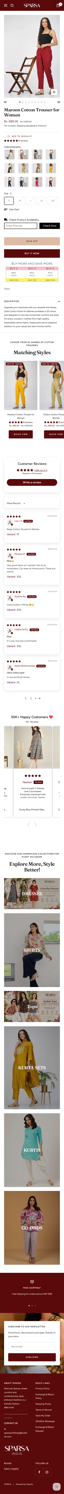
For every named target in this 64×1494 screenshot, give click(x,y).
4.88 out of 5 (40, 470)
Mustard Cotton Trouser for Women (20, 416)
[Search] (12, 5)
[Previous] (5, 102)
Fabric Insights (11, 1468)
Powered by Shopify (24, 1484)
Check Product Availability (24, 219)
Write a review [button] (32, 482)
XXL (53, 200)
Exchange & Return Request (44, 1429)
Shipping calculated (26, 126)
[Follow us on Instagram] (47, 1472)
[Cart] (58, 5)
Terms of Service (43, 1410)
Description (11, 301)
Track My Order (42, 1415)
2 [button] (31, 698)
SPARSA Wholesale (45, 1421)
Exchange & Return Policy (44, 1396)
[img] (14, 516)
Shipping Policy (43, 1404)
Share (7, 288)
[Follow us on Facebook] (39, 1472)
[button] (11, 140)
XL (41, 200)
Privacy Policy (42, 1388)
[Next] (58, 102)
